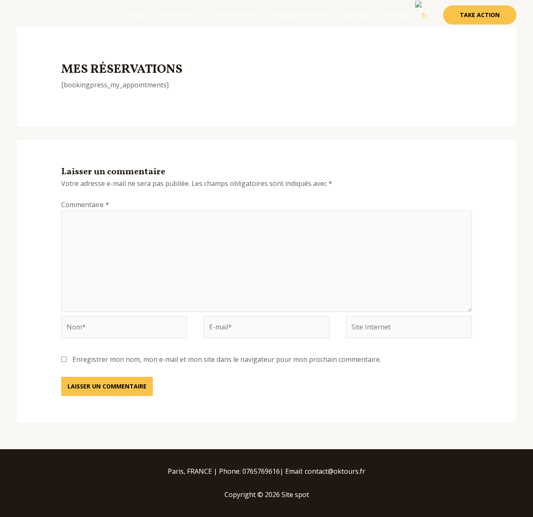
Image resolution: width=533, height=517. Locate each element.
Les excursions (234, 15)
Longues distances (300, 15)
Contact (396, 15)
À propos (356, 15)
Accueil (137, 15)
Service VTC (179, 15)
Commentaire (85, 204)
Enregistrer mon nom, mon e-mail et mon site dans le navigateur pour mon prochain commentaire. (226, 359)
